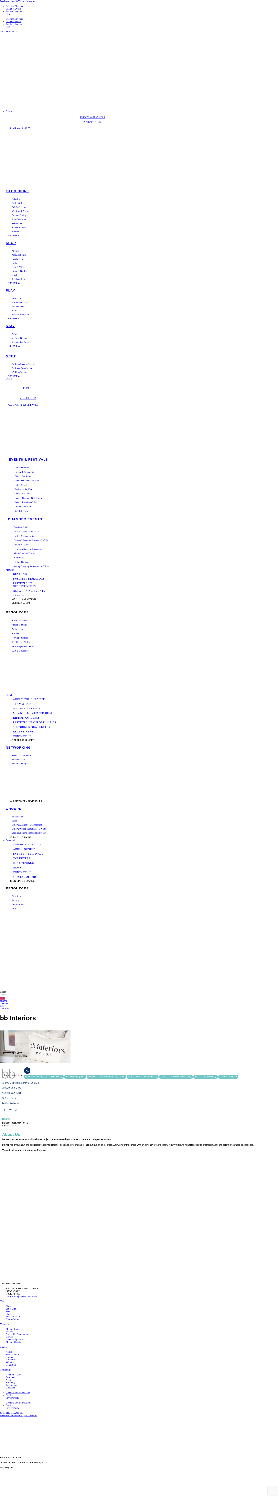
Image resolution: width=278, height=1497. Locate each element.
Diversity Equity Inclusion (18, 1392)
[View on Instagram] (15, 1111)
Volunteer (28, 398)
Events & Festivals (28, 459)
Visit (2, 1301)
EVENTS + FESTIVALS (92, 117)
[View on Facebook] (4, 1111)
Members (4, 1324)
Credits (9, 1395)
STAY (10, 326)
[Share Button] (27, 1070)
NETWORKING (18, 747)
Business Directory (14, 6)
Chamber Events (13, 9)
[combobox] (13, 994)
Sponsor (27, 388)
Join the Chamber (14, 11)
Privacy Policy (12, 1398)
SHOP (11, 243)
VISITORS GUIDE (92, 122)
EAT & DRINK (17, 191)
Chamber (4, 1347)
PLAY (10, 290)
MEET (11, 356)
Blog (8, 14)
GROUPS (13, 809)
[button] (142, 111)
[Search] (2, 998)
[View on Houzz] (10, 1111)
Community (5, 1370)
